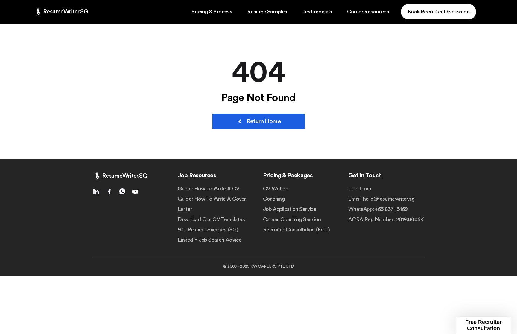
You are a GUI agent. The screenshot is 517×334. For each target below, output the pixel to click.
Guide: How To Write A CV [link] (209, 188)
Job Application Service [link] (289, 209)
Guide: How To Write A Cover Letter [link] (212, 204)
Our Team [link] (359, 188)
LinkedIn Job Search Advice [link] (209, 240)
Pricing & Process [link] (211, 11)
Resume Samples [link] (267, 11)
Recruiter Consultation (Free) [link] (296, 229)
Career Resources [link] (368, 11)
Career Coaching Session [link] (292, 219)
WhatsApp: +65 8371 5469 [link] (378, 209)
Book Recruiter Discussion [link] (438, 11)
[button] (483, 325)
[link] (61, 12)
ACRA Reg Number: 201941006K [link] (386, 219)
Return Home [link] (264, 121)
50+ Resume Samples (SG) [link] (208, 229)
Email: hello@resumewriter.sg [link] (381, 199)
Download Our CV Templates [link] (211, 219)
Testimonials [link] (317, 11)
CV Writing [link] (275, 188)
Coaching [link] (274, 199)
